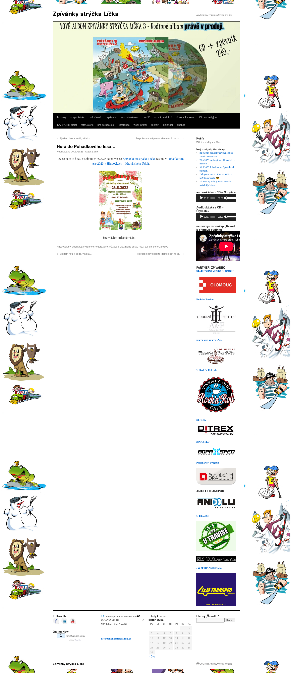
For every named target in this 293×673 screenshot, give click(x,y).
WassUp (78, 640)
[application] (216, 198)
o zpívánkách (78, 117)
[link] (139, 158)
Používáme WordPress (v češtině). (216, 663)
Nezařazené (101, 246)
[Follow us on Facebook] (56, 621)
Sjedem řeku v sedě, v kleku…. (75, 138)
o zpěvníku (111, 117)
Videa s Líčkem (185, 117)
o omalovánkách (130, 117)
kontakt (155, 125)
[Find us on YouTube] (73, 621)
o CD (147, 117)
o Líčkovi (95, 117)
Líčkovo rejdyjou (207, 117)
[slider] (230, 197)
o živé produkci (163, 117)
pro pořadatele (105, 125)
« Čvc (152, 656)
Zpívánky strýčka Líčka (86, 13)
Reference (124, 125)
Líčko (95, 151)
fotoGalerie (87, 125)
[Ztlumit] (226, 198)
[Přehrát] (202, 198)
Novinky (62, 117)
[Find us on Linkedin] (64, 621)
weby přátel (140, 125)
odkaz (135, 246)
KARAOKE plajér (67, 125)
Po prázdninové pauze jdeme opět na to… (160, 138)
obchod (181, 125)
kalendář (168, 125)
